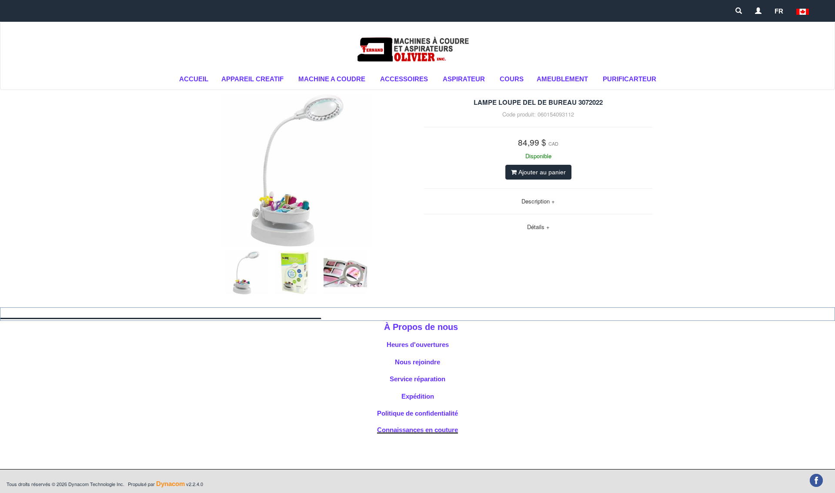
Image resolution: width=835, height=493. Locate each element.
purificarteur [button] (629, 79)
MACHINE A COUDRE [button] (331, 79)
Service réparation (417, 379)
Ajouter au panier (541, 172)
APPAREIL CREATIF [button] (252, 79)
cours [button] (512, 79)
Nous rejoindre (417, 362)
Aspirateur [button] (464, 79)
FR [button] (779, 11)
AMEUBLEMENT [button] (562, 79)
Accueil (193, 79)
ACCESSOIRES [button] (404, 79)
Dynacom (170, 483)
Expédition (417, 396)
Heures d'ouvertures (418, 344)
